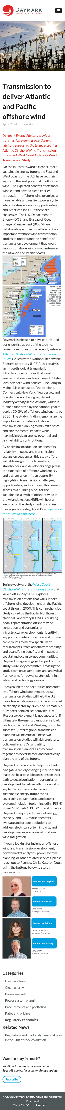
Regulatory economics (21, 1020)
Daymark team (15, 981)
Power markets (15, 994)
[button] (58, 10)
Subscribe (11, 1079)
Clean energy (14, 987)
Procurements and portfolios (25, 1007)
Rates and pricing (17, 1013)
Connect (42, 1105)
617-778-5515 (21, 1105)
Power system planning (21, 1000)
